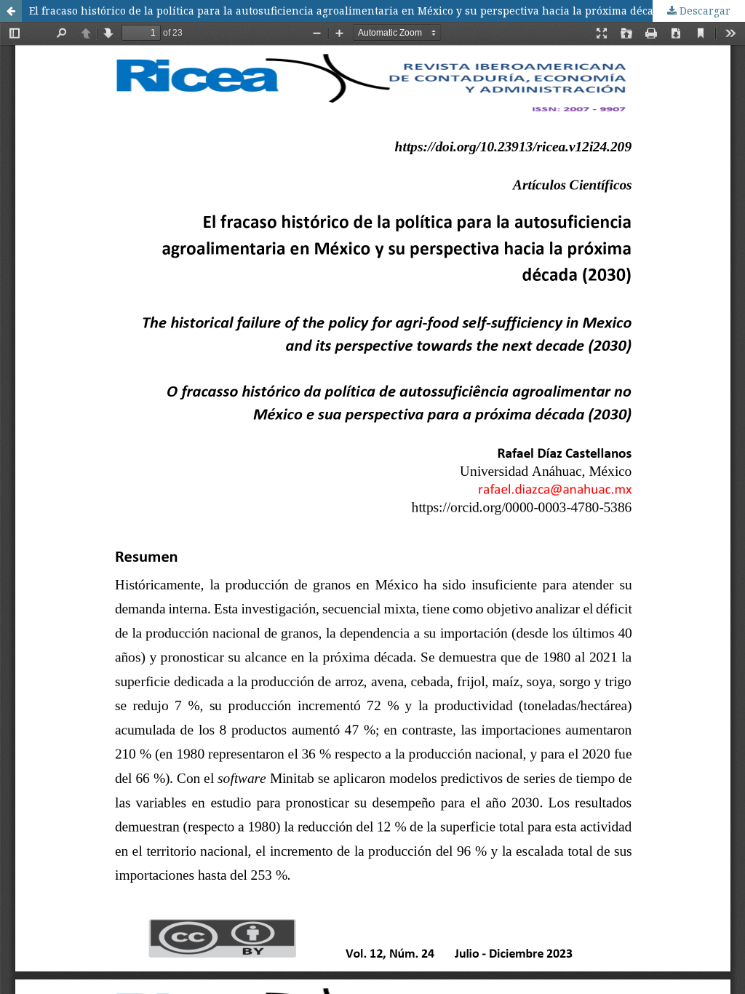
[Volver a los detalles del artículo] (11, 11)
